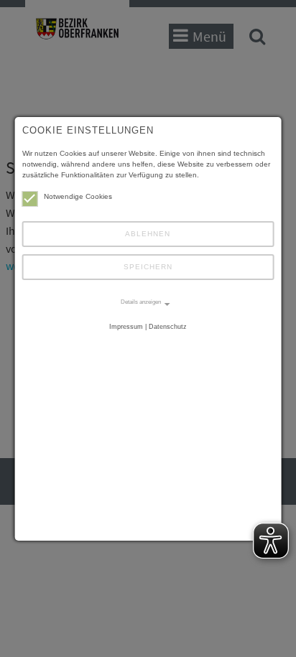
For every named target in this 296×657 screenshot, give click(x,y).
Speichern (148, 267)
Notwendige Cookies (78, 196)
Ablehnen (147, 234)
